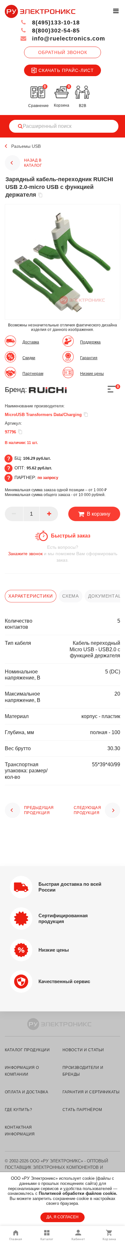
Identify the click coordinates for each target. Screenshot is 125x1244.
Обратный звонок (62, 52)
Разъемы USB (26, 146)
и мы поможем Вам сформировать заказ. (62, 554)
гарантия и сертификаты (91, 1092)
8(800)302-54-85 (55, 30)
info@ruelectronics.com (67, 38)
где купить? (18, 1109)
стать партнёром (82, 1109)
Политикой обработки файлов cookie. (78, 1193)
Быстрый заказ (70, 535)
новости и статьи (83, 1050)
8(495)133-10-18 (55, 22)
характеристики (30, 596)
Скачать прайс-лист (66, 70)
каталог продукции (27, 1050)
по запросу (48, 477)
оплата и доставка (26, 1092)
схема (70, 596)
